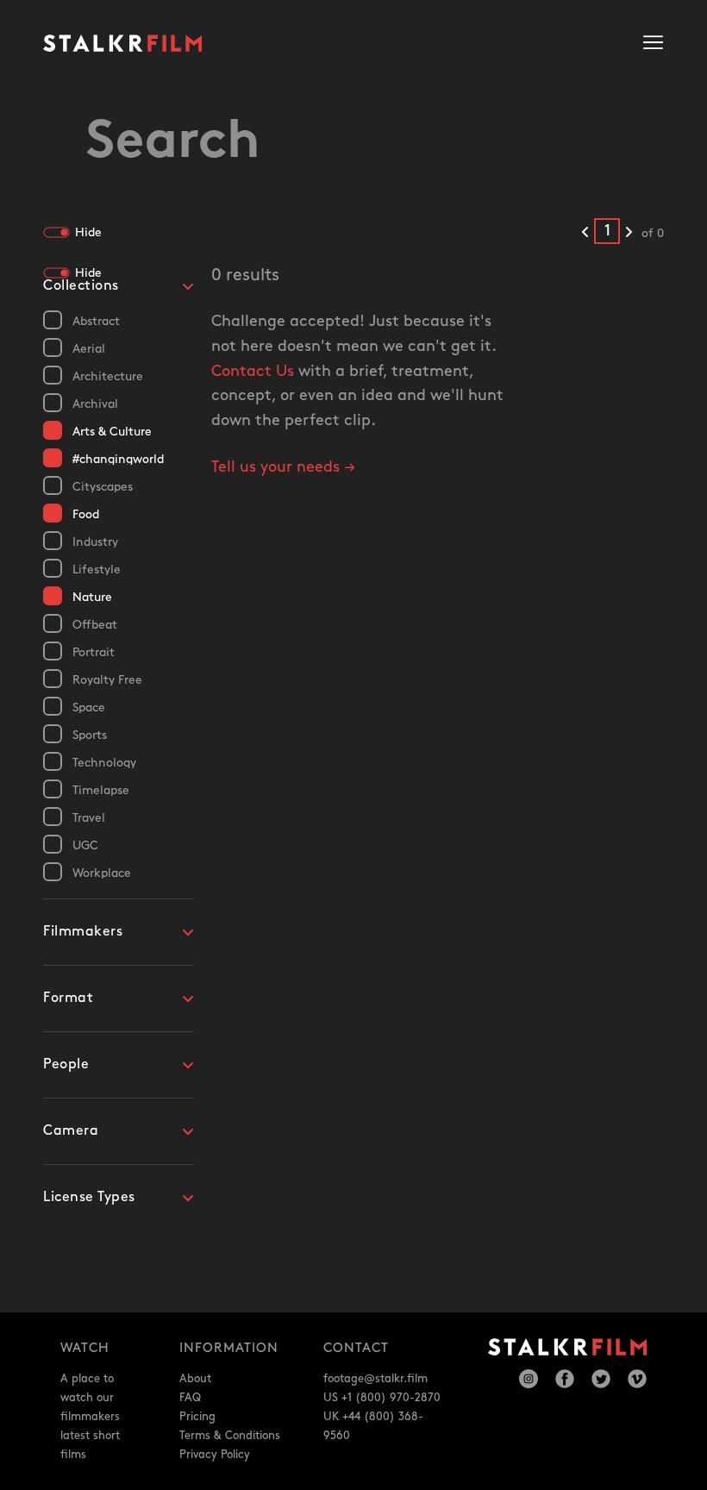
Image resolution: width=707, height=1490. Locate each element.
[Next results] (629, 233)
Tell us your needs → (283, 467)
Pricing (197, 1417)
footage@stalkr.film (375, 1379)
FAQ (190, 1398)
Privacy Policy (214, 1454)
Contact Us (252, 372)
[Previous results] (585, 233)
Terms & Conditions (229, 1436)
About (195, 1379)
